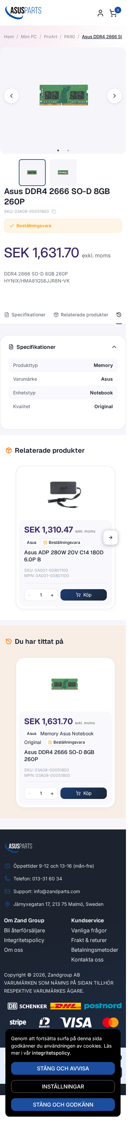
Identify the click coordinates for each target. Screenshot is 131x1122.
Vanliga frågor (89, 930)
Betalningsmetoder (94, 949)
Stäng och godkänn (63, 1104)
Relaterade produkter (84, 314)
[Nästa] (110, 537)
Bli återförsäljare (24, 930)
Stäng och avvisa (63, 1068)
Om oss (13, 949)
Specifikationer (28, 314)
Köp (85, 595)
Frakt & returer (89, 940)
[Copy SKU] (54, 211)
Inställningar (63, 1086)
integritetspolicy (51, 1053)
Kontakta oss (87, 959)
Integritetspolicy (24, 940)
